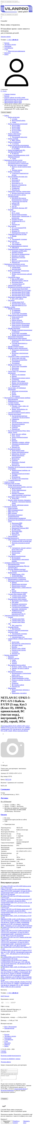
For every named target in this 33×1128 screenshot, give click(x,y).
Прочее (14, 394)
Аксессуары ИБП (17, 526)
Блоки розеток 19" (17, 322)
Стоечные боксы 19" (18, 284)
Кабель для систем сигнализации (18, 145)
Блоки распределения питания (17, 315)
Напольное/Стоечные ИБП (20, 528)
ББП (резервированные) (15, 510)
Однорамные (16, 361)
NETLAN (8, 779)
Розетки (10, 237)
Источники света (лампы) (20, 600)
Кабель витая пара (14, 117)
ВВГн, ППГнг (16, 140)
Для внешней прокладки (19, 137)
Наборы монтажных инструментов (18, 456)
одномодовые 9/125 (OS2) (20, 289)
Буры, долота (16, 435)
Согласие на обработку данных (10, 1059)
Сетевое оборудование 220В (17, 594)
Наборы (14, 421)
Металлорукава (16, 488)
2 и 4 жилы (15, 143)
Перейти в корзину (16, 1122)
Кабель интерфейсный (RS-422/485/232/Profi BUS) (16, 151)
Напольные (15, 368)
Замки (14, 554)
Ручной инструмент (14, 449)
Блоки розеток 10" (17, 317)
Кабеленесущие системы (12, 483)
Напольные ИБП (17, 523)
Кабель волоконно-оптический (17, 124)
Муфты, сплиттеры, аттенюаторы (18, 270)
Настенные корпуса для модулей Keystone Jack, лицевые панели (18, 164)
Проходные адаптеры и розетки (18, 265)
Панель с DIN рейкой (18, 381)
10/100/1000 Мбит (17, 576)
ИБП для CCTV (13, 511)
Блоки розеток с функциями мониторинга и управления (20, 326)
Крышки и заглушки (18, 256)
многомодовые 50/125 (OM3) (21, 294)
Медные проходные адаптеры (21, 193)
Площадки (15, 683)
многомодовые (16, 269)
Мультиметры (16, 477)
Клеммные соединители (19, 604)
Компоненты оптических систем (14, 264)
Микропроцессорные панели (21, 378)
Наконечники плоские (19, 586)
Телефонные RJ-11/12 (18, 221)
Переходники (16, 186)
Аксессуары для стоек (18, 358)
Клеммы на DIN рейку (19, 605)
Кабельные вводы (17, 676)
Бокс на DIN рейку (18, 279)
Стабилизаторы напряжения (17, 518)
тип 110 (14, 206)
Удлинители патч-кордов (19, 201)
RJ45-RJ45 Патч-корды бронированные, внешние (20, 198)
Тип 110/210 (15, 242)
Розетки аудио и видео (19, 650)
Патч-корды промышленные (21, 254)
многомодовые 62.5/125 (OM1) (21, 290)
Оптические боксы (14, 277)
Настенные (15, 229)
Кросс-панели (12, 241)
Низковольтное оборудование (17, 599)
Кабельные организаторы (20, 384)
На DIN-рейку (16, 529)
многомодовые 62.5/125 (19, 305)
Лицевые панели (17, 170)
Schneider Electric (13, 627)
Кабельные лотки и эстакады (17, 496)
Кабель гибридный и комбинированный (14, 134)
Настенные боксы (17, 282)
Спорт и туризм (9, 482)
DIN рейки (15, 602)
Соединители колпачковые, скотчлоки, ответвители (20, 608)
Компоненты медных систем (13, 160)
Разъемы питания (17, 219)
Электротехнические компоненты (15, 577)
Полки (14, 393)
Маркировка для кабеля (19, 693)
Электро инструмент (14, 414)
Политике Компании (7, 1090)
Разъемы (10, 209)
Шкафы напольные (14, 328)
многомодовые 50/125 (18, 303)
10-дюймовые (16, 310)
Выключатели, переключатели (21, 643)
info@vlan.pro (5, 996)
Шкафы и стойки (9, 307)
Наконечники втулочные (19, 592)
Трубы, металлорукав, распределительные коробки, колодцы (20, 486)
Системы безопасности (11, 538)
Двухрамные (16, 363)
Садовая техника (13, 402)
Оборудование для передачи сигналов (20, 539)
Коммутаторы (12, 572)
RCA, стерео (16, 213)
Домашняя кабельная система (17, 234)
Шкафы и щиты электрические (17, 348)
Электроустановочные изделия (14, 615)
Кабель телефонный (14, 142)
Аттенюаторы (16, 272)
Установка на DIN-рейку (19, 251)
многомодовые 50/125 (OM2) (21, 292)
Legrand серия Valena (18, 622)
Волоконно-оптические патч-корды (19, 287)
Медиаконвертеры (14, 564)
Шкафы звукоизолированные (21, 335)
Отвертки (15, 427)
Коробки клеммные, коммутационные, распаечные (21, 494)
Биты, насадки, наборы (19, 434)
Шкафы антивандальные (16, 346)
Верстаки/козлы (13, 399)
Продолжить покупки (6, 1122)
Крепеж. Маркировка (11, 655)
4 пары (14, 122)
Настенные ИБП (17, 531)
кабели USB (15, 203)
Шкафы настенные (14, 308)
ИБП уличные (12, 513)
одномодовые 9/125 (18, 302)
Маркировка (12, 688)
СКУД (10, 546)
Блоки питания (13, 508)
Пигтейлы (11, 300)
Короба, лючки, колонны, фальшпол (19, 500)
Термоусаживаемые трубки (20, 678)
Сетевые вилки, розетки (19, 595)
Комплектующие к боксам (20, 280)
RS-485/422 (15, 153)
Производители (9, 1028)
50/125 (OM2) (16, 125)
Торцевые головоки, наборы (21, 442)
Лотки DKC (15, 498)
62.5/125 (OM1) (16, 130)
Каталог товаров (6, 112)
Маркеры (11, 657)
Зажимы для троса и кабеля (20, 668)
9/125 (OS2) (15, 132)
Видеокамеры (16, 558)
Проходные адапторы (18, 257)
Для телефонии (16, 244)
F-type (13, 211)
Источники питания (10, 506)
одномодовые (16, 267)
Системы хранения (14, 404)
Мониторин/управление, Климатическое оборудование (17, 337)
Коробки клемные (17, 252)
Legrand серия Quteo (18, 619)
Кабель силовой (13, 138)
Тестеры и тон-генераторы (20, 478)
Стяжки (14, 681)
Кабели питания (17, 320)
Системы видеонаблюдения (16, 556)
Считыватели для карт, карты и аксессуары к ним (21, 548)
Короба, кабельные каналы (20, 505)
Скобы (14, 660)
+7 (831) (12, 40)
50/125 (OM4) (16, 129)
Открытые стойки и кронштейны (18, 356)
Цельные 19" (16, 231)
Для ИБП (15, 475)
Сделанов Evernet (3, 1051)
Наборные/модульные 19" (20, 232)
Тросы (14, 670)
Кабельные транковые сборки (17, 297)
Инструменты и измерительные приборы (17, 397)
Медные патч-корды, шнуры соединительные (17, 195)
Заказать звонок (6, 36)
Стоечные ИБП (16, 525)
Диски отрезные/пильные (20, 437)
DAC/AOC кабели (17, 298)
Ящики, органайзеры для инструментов (19, 410)
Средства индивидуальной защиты (19, 412)
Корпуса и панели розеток (20, 261)
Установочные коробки (15, 635)
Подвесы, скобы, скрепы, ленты (22, 666)
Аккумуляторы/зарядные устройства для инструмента (21, 416)
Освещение (15, 379)
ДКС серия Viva (17, 625)
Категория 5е (16, 180)
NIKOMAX (15, 247)
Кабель (6, 115)
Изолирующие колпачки (19, 214)
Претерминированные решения (18, 246)
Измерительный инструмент (21, 473)
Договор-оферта (6, 1062)
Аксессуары (15, 318)
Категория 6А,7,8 (17, 183)
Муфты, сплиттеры (14, 171)
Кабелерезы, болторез (18, 454)
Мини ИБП (15, 533)
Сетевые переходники (19, 597)
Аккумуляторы (12, 536)
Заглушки (15, 178)
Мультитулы (15, 459)
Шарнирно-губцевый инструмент (18, 462)
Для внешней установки (19, 239)
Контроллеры (16, 553)
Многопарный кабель (18, 120)
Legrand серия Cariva (18, 620)
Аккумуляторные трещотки (20, 422)
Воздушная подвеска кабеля (17, 665)
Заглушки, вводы (17, 645)
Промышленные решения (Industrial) (19, 249)
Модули (14, 259)
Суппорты (15, 652)
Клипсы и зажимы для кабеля (21, 680)
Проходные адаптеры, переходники (19, 191)
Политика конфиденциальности (11, 1055)
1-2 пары (14, 119)
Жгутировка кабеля (18, 685)
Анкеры (14, 663)
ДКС (9, 624)
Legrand (10, 617)
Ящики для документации (20, 383)
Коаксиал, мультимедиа (19, 185)
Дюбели (14, 661)
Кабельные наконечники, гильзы (18, 581)
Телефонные (16, 188)
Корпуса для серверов (18, 374)
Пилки (14, 439)
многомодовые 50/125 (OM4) (21, 295)
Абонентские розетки (15, 285)
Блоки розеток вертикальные (21, 323)
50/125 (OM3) (16, 127)
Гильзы (14, 591)
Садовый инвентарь (14, 480)
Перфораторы (16, 426)
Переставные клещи (18, 450)
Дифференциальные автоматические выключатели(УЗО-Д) (18, 612)
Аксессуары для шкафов (19, 313)
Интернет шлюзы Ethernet (20, 571)
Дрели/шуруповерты (18, 424)
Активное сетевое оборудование (14, 562)
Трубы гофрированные (19, 490)
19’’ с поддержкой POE (19, 228)
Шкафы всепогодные (14, 364)
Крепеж (14, 376)
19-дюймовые (16, 312)
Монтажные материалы (15, 671)
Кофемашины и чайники (16, 401)
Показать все (16, 190)
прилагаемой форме (20, 1089)
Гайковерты (15, 419)
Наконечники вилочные (19, 584)
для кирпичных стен (18, 637)
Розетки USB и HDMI (18, 648)
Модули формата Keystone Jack (17, 176)
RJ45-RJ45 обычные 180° (19, 208)
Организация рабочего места (17, 162)
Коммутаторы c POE (18, 574)
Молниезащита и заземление (17, 579)
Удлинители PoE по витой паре (21, 541)
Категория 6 (15, 181)
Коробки (14, 647)
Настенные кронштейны (19, 360)
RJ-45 (13, 223)
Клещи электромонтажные (20, 452)
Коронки (14, 440)
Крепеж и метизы (13, 658)
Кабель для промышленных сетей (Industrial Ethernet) (18, 156)
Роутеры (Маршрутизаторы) (17, 569)
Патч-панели (12, 226)
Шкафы (14, 236)
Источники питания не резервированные (15, 515)
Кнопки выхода (17, 551)
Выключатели (16, 628)
